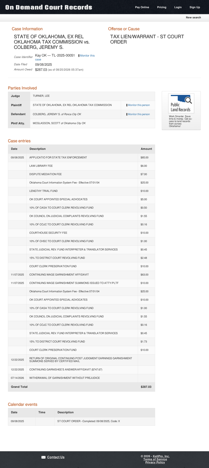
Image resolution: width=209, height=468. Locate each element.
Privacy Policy (155, 462)
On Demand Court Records (48, 7)
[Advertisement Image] (181, 112)
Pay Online (142, 7)
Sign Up (195, 7)
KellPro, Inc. (161, 456)
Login (178, 7)
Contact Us (55, 457)
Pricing (161, 7)
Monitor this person (139, 105)
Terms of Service (155, 459)
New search (193, 17)
